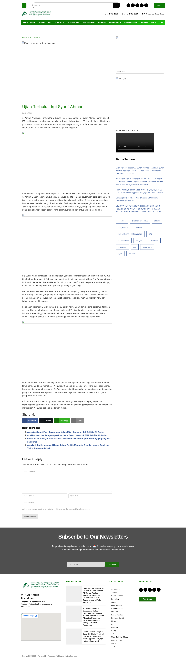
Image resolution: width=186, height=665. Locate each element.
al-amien (122, 221)
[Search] (116, 5)
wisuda (132, 253)
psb (134, 247)
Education (34, 37)
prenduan (122, 247)
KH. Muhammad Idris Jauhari (130, 234)
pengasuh (140, 240)
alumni (157, 221)
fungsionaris (123, 227)
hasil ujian (139, 227)
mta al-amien (123, 240)
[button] (24, 5)
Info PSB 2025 (111, 14)
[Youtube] (146, 5)
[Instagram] (133, 5)
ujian (120, 253)
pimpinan (154, 240)
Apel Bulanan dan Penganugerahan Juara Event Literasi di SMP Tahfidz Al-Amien (67, 435)
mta (150, 234)
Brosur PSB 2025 (130, 14)
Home (24, 37)
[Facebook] (128, 5)
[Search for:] (140, 71)
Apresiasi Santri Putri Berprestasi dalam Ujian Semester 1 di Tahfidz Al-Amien (65, 432)
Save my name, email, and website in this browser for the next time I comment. (57, 509)
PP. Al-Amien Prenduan (153, 14)
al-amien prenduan (140, 221)
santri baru (147, 247)
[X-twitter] (137, 5)
